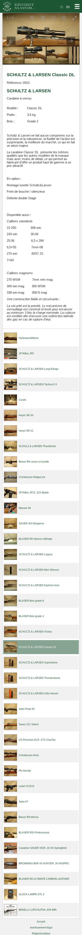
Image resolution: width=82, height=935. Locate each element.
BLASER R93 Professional (34, 832)
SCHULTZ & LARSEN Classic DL (38, 647)
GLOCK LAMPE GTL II (31, 894)
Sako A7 (23, 801)
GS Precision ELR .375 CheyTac (37, 739)
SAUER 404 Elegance (31, 523)
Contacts (68, 7)
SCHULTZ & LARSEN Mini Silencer (39, 569)
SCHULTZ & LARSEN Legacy (36, 554)
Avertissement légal (41, 927)
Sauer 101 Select (28, 724)
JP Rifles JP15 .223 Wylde (34, 492)
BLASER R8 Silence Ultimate (35, 538)
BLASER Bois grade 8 (31, 600)
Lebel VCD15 (26, 786)
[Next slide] (70, 41)
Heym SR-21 (26, 430)
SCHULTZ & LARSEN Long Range (38, 368)
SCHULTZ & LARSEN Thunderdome (39, 678)
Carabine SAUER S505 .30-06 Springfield (43, 848)
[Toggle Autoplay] (63, 18)
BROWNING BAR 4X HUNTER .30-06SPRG (44, 863)
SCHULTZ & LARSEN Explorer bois (39, 585)
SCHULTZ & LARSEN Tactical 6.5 (38, 384)
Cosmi (22, 399)
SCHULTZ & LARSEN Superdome (38, 662)
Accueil (41, 921)
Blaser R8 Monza (28, 817)
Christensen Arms (29, 755)
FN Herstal (25, 770)
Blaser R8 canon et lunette (34, 461)
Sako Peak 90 (27, 708)
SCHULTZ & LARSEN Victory (35, 631)
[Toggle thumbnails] (42, 18)
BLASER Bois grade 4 (31, 616)
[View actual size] (32, 18)
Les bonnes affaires (62, 7)
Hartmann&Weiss (29, 338)
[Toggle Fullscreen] (53, 18)
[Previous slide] (11, 41)
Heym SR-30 (26, 415)
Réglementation (41, 933)
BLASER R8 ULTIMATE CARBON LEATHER (44, 878)
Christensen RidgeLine (32, 477)
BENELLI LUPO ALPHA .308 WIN (38, 909)
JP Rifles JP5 (26, 353)
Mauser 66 (25, 508)
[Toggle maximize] (74, 18)
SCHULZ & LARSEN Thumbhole (37, 446)
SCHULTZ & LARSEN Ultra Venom (38, 693)
